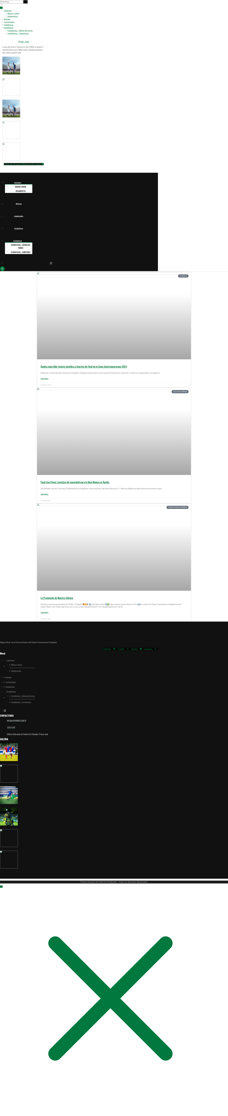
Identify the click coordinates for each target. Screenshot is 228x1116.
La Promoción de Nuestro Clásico (57, 598)
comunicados (9, 22)
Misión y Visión (13, 13)
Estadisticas (8, 25)
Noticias (7, 19)
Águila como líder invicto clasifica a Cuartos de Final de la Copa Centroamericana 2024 (84, 366)
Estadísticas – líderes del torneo (20, 31)
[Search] (25, 2)
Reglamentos (13, 16)
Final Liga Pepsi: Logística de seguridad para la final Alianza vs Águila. (75, 482)
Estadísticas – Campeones (18, 33)
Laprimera (8, 11)
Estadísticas (8, 28)
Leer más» (44, 379)
